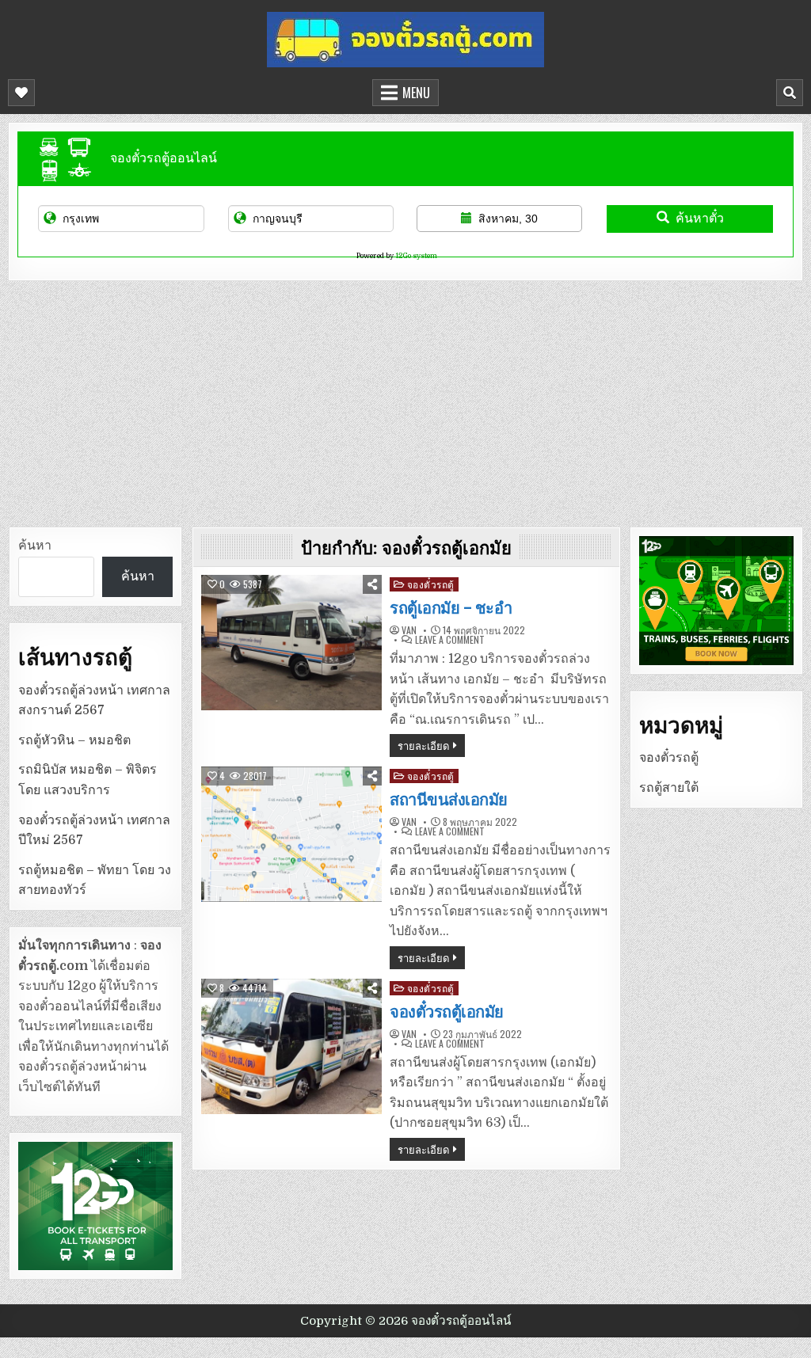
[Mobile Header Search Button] (789, 92)
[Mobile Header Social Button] (21, 92)
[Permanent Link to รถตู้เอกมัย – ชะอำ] (291, 642)
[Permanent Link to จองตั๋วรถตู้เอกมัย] (291, 1046)
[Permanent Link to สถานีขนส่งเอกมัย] (291, 834)
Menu (416, 92)
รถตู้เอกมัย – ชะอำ (451, 608)
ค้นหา (34, 545)
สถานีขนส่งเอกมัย (449, 799)
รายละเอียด (423, 745)
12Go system (416, 256)
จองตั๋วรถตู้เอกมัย (447, 1011)
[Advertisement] (405, 400)
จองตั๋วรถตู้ (431, 584)
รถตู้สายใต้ (669, 788)
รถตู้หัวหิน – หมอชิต (74, 740)
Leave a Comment (450, 640)
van (409, 630)
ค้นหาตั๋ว (700, 218)
